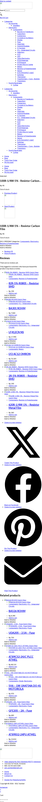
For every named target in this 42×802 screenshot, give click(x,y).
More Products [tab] (10, 253)
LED (18, 56)
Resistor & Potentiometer (26, 68)
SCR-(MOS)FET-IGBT (25, 73)
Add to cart (13, 293)
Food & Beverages (15, 83)
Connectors (21, 36)
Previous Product (10, 193)
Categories (8, 21)
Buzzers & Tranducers (25, 32)
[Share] (5, 799)
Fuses (30, 628)
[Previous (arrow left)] (1, 801)
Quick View (34, 272)
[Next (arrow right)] (3, 801)
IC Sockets (21, 48)
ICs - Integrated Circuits (28, 303)
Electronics (13, 27)
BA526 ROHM (17, 610)
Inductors (20, 52)
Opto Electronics (23, 58)
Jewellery (16, 25)
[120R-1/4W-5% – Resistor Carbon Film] (9, 217)
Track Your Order (10, 160)
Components (17, 30)
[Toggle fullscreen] (3, 799)
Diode (21, 681)
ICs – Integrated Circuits (26, 50)
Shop (6, 158)
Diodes (20, 40)
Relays (19, 66)
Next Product (9, 206)
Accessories (13, 23)
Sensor (19, 71)
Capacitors (21, 34)
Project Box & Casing (25, 64)
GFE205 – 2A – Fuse (20, 710)
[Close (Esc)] (7, 799)
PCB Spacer (21, 62)
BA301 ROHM (17, 308)
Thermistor (21, 77)
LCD (18, 54)
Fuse (19, 42)
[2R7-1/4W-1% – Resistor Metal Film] (9, 204)
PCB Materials (22, 60)
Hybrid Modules (23, 46)
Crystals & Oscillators (25, 38)
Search (2, 10)
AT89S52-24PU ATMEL (22, 734)
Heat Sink (20, 44)
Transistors (21, 81)
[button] (5, 245)
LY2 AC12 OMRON (20, 353)
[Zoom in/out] (1, 799)
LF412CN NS (16, 332)
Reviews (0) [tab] (8, 251)
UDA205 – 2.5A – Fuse (22, 632)
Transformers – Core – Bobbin (28, 79)
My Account (8, 162)
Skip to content (5, 1)
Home (6, 156)
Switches (20, 75)
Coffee (15, 85)
